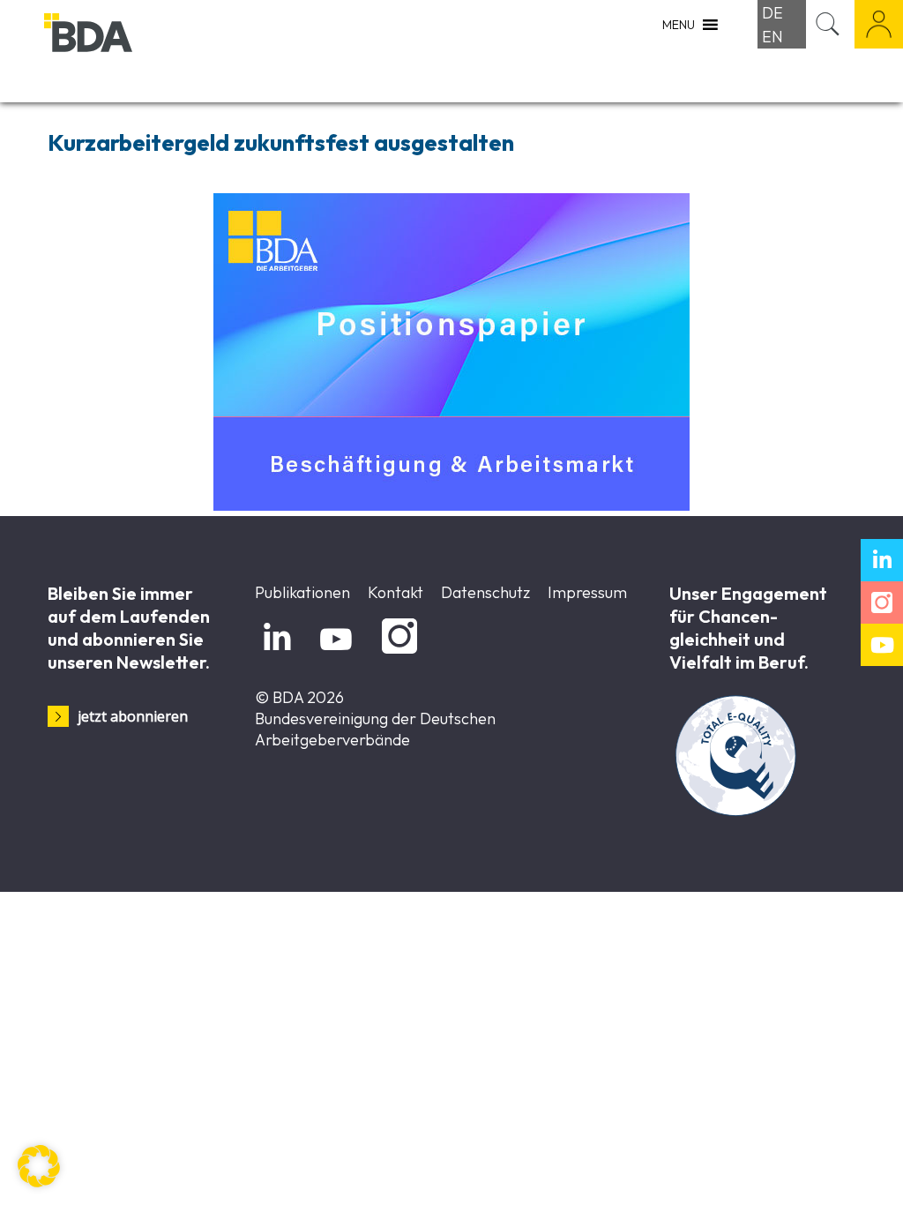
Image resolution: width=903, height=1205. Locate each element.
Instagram (396, 654)
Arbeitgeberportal (878, 24)
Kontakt (395, 592)
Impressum (587, 592)
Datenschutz (485, 592)
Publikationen (302, 592)
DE (772, 13)
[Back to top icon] (818, 1168)
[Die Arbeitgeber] (132, 50)
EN (772, 36)
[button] (39, 1166)
